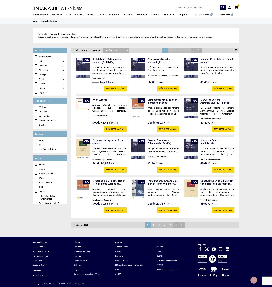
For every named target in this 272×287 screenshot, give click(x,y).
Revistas (42, 125)
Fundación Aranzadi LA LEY (167, 269)
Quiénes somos (39, 247)
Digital (41, 145)
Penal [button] (101, 14)
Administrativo (45, 57)
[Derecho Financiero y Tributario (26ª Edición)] (138, 149)
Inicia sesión (229, 7)
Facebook (200, 249)
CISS (41, 187)
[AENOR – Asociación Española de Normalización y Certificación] (212, 262)
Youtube (214, 249)
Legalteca (78, 269)
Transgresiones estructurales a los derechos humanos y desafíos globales (163, 182)
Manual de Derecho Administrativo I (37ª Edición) (215, 101)
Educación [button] (169, 14)
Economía (43, 66)
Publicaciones (79, 247)
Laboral (42, 88)
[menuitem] (40, 14)
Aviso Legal (37, 260)
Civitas (41, 191)
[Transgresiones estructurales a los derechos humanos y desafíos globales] (138, 189)
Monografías (44, 116)
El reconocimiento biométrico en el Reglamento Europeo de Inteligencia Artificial (108, 182)
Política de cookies (40, 256)
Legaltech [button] (184, 14)
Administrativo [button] (40, 14)
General (42, 84)
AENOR (42, 164)
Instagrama (220, 249)
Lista (236, 50)
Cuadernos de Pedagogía (167, 260)
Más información (115, 88)
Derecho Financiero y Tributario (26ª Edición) (159, 142)
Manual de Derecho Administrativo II (210, 142)
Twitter (207, 249)
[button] (203, 14)
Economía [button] (142, 14)
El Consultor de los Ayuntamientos (47, 197)
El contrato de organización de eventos (107, 142)
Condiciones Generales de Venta (87, 274)
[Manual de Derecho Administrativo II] (191, 149)
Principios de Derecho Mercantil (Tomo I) (159, 61)
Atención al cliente (40, 275)
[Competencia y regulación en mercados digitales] (138, 108)
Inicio (35, 21)
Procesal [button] (127, 14)
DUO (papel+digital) (47, 149)
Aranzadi (42, 169)
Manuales (43, 112)
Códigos (42, 107)
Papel (41, 140)
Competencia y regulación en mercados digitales (162, 101)
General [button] (155, 14)
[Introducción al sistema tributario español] (191, 68)
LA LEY (159, 251)
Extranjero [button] (113, 14)
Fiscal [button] (91, 14)
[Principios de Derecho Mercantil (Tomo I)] (138, 68)
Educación (43, 70)
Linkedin (227, 249)
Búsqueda (223, 7)
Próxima (193, 50)
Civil (40, 61)
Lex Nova (119, 256)
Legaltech (43, 92)
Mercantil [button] (57, 14)
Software (77, 265)
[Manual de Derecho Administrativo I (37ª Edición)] (191, 108)
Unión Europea (99, 99)
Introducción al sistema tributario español (217, 61)
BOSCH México (45, 182)
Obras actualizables (47, 121)
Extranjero (43, 75)
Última (199, 50)
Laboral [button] (79, 14)
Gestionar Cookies (40, 265)
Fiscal (41, 79)
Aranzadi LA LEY (46, 173)
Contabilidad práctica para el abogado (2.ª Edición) (107, 61)
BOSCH (42, 178)
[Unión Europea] (83, 108)
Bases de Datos (80, 260)
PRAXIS (160, 265)
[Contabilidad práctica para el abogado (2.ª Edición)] (83, 68)
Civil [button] (68, 14)
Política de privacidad (41, 251)
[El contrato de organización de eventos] (83, 149)
